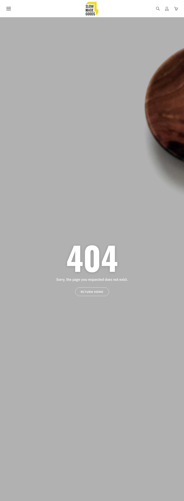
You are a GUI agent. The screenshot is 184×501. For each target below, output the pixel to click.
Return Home (92, 291)
